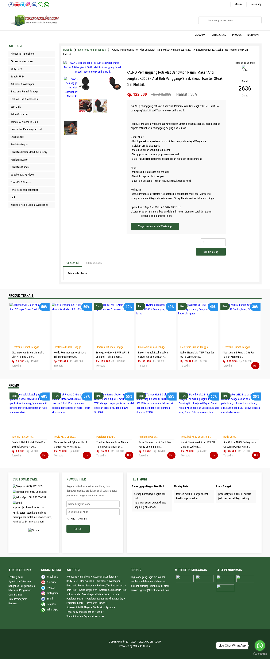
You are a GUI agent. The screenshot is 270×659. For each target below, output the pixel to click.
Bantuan (12, 603)
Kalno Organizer (88, 589)
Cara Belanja (15, 594)
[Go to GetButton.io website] (260, 654)
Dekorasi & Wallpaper (108, 581)
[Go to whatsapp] (260, 645)
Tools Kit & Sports (103, 607)
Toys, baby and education (80, 611)
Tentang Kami (15, 577)
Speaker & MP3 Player (78, 607)
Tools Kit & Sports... (23, 436)
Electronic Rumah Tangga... (26, 347)
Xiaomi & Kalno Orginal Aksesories (85, 616)
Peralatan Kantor (75, 603)
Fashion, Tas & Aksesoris (110, 585)
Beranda (67, 49)
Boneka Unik (87, 581)
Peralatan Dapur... (105, 436)
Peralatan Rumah (96, 603)
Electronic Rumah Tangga (92, 49)
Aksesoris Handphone (78, 576)
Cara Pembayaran (17, 599)
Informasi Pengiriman (19, 590)
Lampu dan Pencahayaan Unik (85, 594)
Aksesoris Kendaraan (104, 576)
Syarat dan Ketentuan (19, 581)
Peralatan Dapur (75, 598)
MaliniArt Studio (142, 646)
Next (29, 432)
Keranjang (256, 4)
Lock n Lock (110, 594)
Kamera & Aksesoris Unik (113, 589)
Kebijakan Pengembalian (21, 585)
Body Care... (229, 436)
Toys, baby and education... (196, 436)
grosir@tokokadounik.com (155, 590)
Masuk (238, 4)
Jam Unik (71, 589)
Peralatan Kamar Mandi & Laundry (104, 598)
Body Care (72, 581)
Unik (99, 611)
